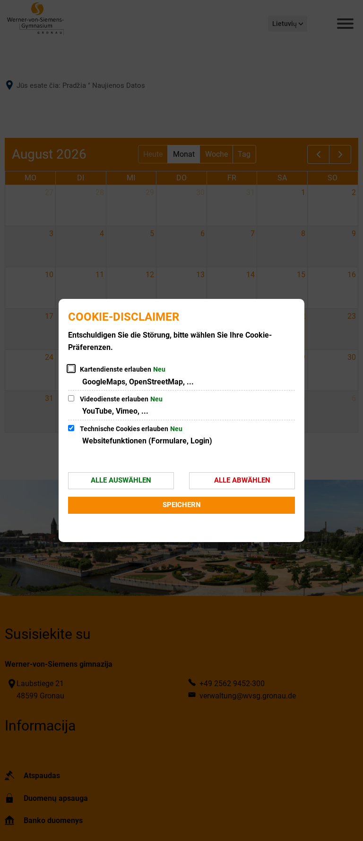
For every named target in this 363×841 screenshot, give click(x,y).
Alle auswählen (121, 480)
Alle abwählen (242, 480)
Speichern (182, 505)
